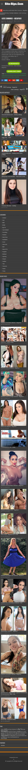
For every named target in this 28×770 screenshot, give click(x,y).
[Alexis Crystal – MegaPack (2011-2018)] (13, 523)
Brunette (17, 73)
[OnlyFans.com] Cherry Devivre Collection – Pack (11, 602)
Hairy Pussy (4, 237)
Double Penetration (23, 732)
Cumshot (21, 73)
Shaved (3, 77)
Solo (6, 77)
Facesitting (4, 232)
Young (3, 271)
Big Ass (10, 729)
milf (9, 735)
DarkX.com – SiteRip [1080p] (7, 342)
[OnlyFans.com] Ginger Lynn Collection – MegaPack (12, 575)
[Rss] (13, 759)
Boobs (13, 73)
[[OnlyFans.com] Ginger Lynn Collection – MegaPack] (13, 556)
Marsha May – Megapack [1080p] (8, 719)
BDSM (3, 225)
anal (5, 729)
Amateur (4, 217)
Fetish (5, 734)
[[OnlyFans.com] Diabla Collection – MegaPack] (13, 300)
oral (16, 735)
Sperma (9, 77)
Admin (4, 21)
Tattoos (13, 77)
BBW (3, 222)
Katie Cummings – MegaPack (10, 87)
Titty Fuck (17, 77)
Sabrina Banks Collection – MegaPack (9, 631)
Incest (3, 242)
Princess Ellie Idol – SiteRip (9, 205)
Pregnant (4, 251)
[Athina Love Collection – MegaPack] (13, 413)
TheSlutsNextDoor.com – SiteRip (8, 447)
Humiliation (4, 239)
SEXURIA (3, 745)
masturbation (5, 735)
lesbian (23, 734)
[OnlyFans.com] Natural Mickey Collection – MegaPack (15, 10)
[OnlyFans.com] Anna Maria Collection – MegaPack (12, 485)
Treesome (4, 266)
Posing (18, 735)
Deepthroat (11, 732)
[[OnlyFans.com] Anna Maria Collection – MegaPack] (13, 468)
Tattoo (6, 737)
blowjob (10, 73)
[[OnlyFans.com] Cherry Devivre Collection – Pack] (13, 590)
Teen (3, 263)
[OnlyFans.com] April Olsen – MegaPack (10, 510)
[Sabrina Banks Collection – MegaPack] (13, 618)
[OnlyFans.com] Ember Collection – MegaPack (11, 674)
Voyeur (4, 268)
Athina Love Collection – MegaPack (8, 426)
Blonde (24, 729)
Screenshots (14, 63)
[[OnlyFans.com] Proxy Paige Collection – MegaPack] (13, 383)
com (15, 731)
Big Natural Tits (15, 729)
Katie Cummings (17, 75)
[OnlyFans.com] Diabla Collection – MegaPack (11, 322)
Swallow (4, 261)
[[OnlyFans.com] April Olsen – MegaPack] (13, 499)
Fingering (8, 734)
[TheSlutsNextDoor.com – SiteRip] (13, 438)
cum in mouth (23, 731)
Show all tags (4, 738)
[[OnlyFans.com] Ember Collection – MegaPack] (13, 654)
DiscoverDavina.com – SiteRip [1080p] (12, 114)
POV (20, 735)
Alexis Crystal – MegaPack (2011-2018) (9, 534)
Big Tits (6, 73)
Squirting (4, 256)
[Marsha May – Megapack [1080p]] (13, 708)
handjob (16, 734)
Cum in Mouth (5, 229)
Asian (8, 729)
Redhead (4, 254)
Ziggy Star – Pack (6, 137)
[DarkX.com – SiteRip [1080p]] (13, 333)
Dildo (25, 73)
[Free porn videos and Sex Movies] (14, 4)
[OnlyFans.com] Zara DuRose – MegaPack (10, 368)
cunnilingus (6, 732)
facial (8, 75)
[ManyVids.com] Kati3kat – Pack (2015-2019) (13, 176)
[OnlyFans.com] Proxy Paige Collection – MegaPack (12, 396)
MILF (3, 246)
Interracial (4, 244)
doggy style (4, 75)
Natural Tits (5, 249)
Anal (3, 220)
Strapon (4, 258)
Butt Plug (13, 731)
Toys (18, 737)
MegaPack (23, 75)
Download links (14, 71)
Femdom (12, 75)
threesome (14, 737)
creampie (19, 731)
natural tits (12, 735)
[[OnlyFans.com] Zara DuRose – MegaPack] (13, 356)
